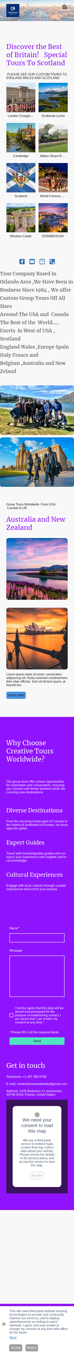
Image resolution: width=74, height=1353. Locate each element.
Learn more (16, 695)
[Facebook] (22, 261)
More (13, 1337)
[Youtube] (32, 261)
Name (14, 928)
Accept (37, 1175)
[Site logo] (12, 10)
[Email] (42, 261)
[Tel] (52, 261)
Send (37, 1041)
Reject (31, 1347)
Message (15, 950)
